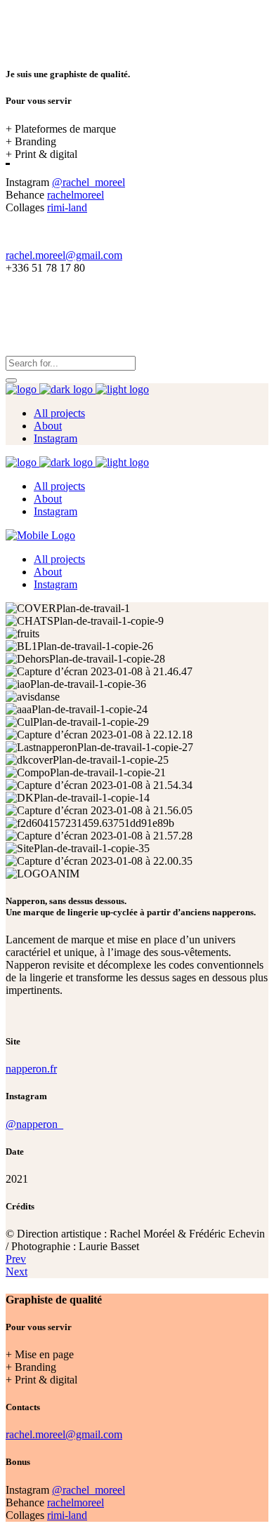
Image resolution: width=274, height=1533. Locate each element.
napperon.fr (31, 1069)
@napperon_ (34, 1124)
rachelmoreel (75, 195)
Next (16, 1272)
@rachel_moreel (88, 182)
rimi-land (67, 207)
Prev (16, 1259)
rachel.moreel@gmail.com (64, 255)
